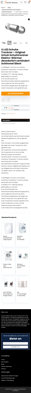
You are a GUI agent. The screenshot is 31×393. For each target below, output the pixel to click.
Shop (9, 7)
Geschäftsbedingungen (8, 378)
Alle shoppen (5, 362)
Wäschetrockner (6, 12)
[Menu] (2, 2)
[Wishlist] (25, 2)
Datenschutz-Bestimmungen (9, 376)
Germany (11, 108)
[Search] (21, 2)
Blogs (2, 364)
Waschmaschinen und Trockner (11, 10)
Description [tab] (6, 120)
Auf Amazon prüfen (15, 94)
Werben (3, 369)
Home (3, 7)
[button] (29, 19)
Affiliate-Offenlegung (7, 380)
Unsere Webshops (6, 366)
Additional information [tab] (9, 123)
